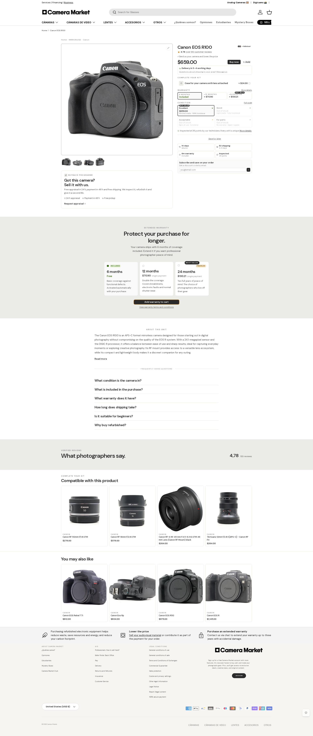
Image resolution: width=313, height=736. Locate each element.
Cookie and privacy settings (160, 676)
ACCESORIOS (133, 22)
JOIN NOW (239, 675)
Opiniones (206, 22)
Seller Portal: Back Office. (104, 655)
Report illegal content (157, 692)
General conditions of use (159, 650)
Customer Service (101, 681)
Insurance (99, 676)
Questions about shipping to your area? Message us (203, 72)
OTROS (157, 22)
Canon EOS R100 (57, 30)
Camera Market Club (50, 671)
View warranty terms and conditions (156, 307)
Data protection (155, 671)
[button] (269, 12)
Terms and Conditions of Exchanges (163, 661)
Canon (86, 39)
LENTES (108, 22)
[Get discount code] (248, 170)
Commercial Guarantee (158, 666)
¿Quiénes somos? (185, 22)
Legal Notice (154, 687)
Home (44, 30)
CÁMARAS (48, 22)
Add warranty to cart (156, 301)
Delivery (98, 666)
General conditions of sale (159, 655)
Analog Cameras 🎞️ (238, 2)
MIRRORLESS (75, 39)
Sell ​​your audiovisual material (145, 635)
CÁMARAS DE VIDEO (79, 22)
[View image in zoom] (168, 48)
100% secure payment (157, 697)
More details (246, 90)
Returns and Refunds (103, 671)
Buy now (234, 61)
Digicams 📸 (260, 2)
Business (88, 2)
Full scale (248, 103)
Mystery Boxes (244, 22)
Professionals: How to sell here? (107, 650)
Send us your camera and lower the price (198, 56)
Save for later (215, 138)
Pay (96, 661)
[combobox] (172, 12)
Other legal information (158, 681)
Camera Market (52, 724)
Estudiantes (223, 22)
